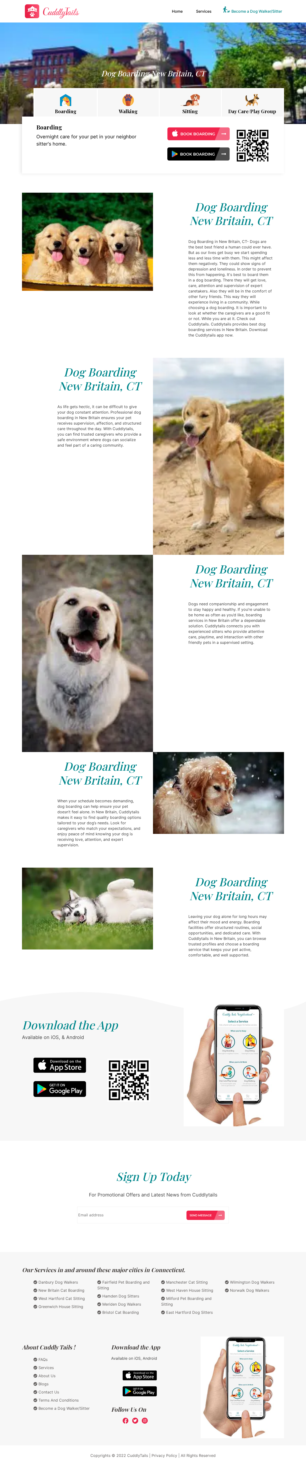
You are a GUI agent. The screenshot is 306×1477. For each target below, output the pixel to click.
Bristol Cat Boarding (120, 1312)
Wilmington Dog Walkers (251, 1282)
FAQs (42, 1359)
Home (178, 11)
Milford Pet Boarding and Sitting (186, 1301)
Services (204, 11)
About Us (46, 1375)
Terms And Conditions (58, 1400)
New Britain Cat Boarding (60, 1290)
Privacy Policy (164, 1455)
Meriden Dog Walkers (121, 1304)
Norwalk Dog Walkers (249, 1290)
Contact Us (48, 1392)
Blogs (43, 1384)
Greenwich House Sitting (60, 1306)
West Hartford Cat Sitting (61, 1298)
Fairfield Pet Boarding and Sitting (123, 1285)
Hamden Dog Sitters (120, 1296)
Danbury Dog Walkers (57, 1282)
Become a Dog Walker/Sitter (256, 11)
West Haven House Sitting (189, 1290)
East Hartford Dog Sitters (189, 1312)
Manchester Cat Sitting (186, 1282)
